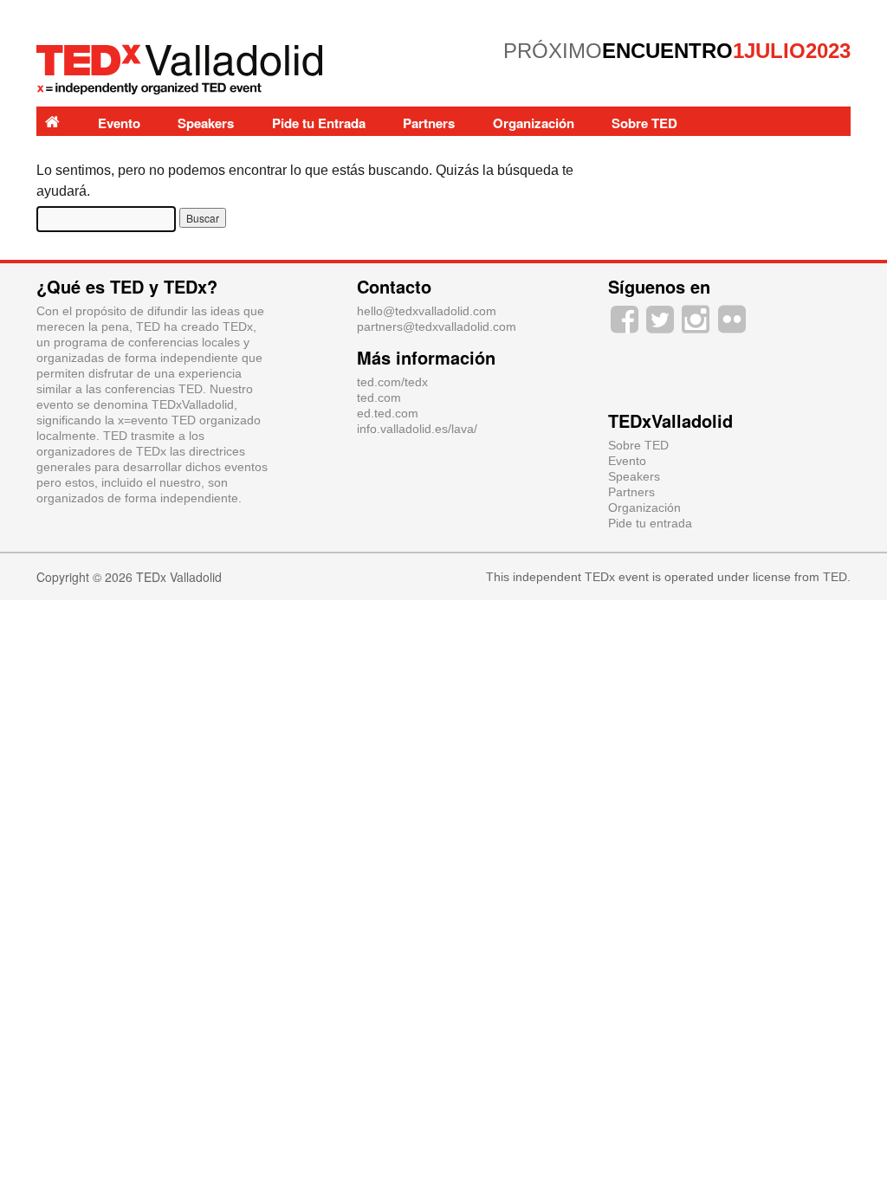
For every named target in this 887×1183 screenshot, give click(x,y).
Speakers (206, 123)
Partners (429, 123)
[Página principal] (52, 121)
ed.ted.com (387, 413)
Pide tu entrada (650, 523)
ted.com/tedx (392, 382)
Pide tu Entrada (319, 123)
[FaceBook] (624, 318)
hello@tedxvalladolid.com (426, 311)
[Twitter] (660, 318)
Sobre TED (644, 123)
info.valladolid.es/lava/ (417, 429)
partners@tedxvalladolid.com (436, 326)
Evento (119, 123)
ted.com (379, 397)
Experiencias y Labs (105, 152)
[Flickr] (731, 318)
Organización (533, 123)
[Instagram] (696, 318)
